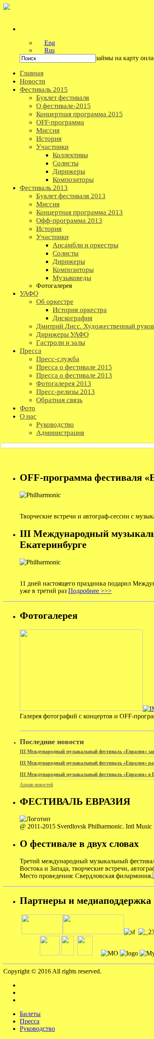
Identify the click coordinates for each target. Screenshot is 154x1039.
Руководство (37, 1028)
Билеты (30, 1013)
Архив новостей (36, 785)
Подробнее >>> (90, 590)
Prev (14, 445)
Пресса (29, 1021)
